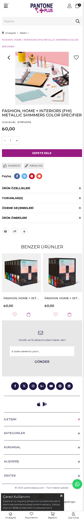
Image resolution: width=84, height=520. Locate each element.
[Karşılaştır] (14, 231)
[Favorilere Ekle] (76, 58)
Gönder (42, 362)
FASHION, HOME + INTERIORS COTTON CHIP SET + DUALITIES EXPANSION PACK (37, 298)
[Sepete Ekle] (3, 314)
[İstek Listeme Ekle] (5, 231)
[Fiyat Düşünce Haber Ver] (24, 231)
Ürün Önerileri (14, 218)
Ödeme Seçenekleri (18, 208)
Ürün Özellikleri (16, 188)
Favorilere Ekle (31, 314)
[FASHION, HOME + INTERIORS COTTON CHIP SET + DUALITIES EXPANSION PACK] (37, 272)
